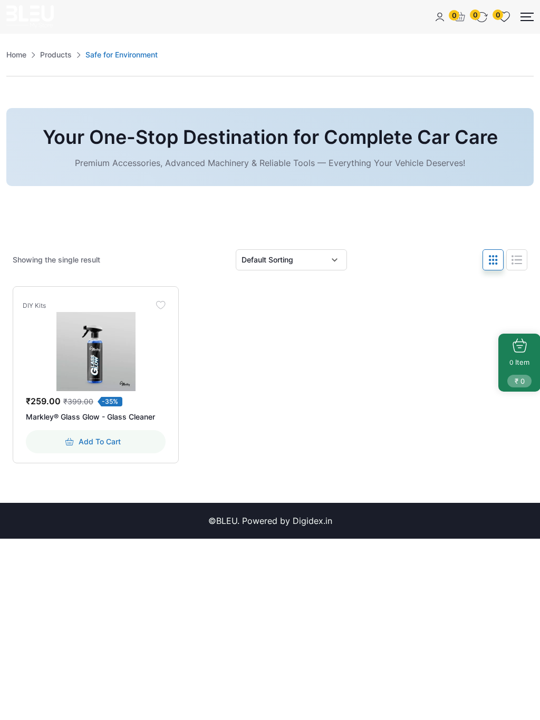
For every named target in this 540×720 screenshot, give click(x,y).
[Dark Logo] (30, 16)
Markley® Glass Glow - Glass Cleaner (90, 416)
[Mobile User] (440, 17)
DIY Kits (34, 306)
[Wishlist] (160, 304)
